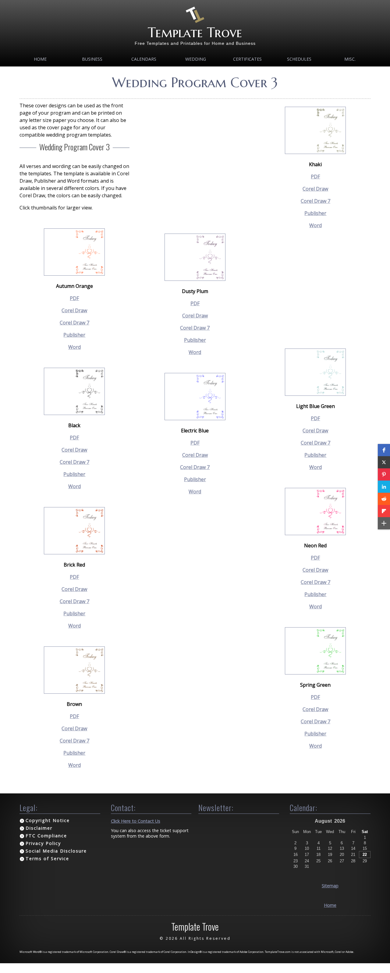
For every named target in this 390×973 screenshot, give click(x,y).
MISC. (350, 59)
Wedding (195, 59)
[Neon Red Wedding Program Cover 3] (315, 533)
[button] (384, 450)
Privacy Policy (43, 843)
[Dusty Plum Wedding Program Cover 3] (195, 279)
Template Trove (195, 32)
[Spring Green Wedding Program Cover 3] (315, 672)
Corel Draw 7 (74, 322)
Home (40, 59)
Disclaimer (39, 828)
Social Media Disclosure (56, 851)
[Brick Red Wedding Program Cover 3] (74, 552)
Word (74, 347)
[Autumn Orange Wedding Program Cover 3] (74, 273)
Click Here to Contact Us (135, 821)
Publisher (74, 334)
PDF (74, 298)
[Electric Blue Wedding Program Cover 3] (195, 418)
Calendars (143, 59)
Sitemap (330, 886)
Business (92, 59)
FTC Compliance (46, 836)
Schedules (299, 59)
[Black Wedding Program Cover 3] (74, 413)
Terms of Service (47, 858)
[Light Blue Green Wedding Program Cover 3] (315, 394)
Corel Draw (74, 310)
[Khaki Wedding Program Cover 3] (315, 152)
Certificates (247, 59)
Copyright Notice (48, 820)
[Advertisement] (195, 149)
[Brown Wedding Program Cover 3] (74, 692)
